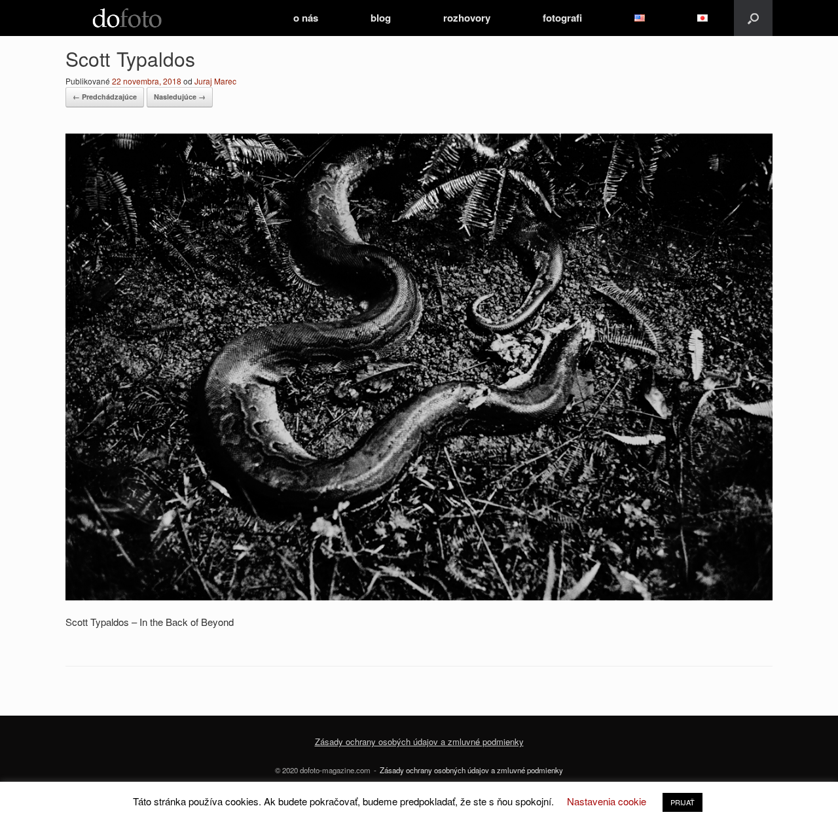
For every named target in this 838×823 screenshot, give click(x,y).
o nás (305, 17)
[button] (753, 18)
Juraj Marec (215, 80)
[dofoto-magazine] (127, 18)
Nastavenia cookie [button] (606, 801)
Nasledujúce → (180, 96)
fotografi (562, 17)
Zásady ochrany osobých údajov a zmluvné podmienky (419, 741)
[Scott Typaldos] (419, 596)
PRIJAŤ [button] (682, 802)
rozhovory (466, 17)
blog (381, 17)
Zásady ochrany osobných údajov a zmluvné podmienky (471, 770)
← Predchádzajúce (105, 96)
